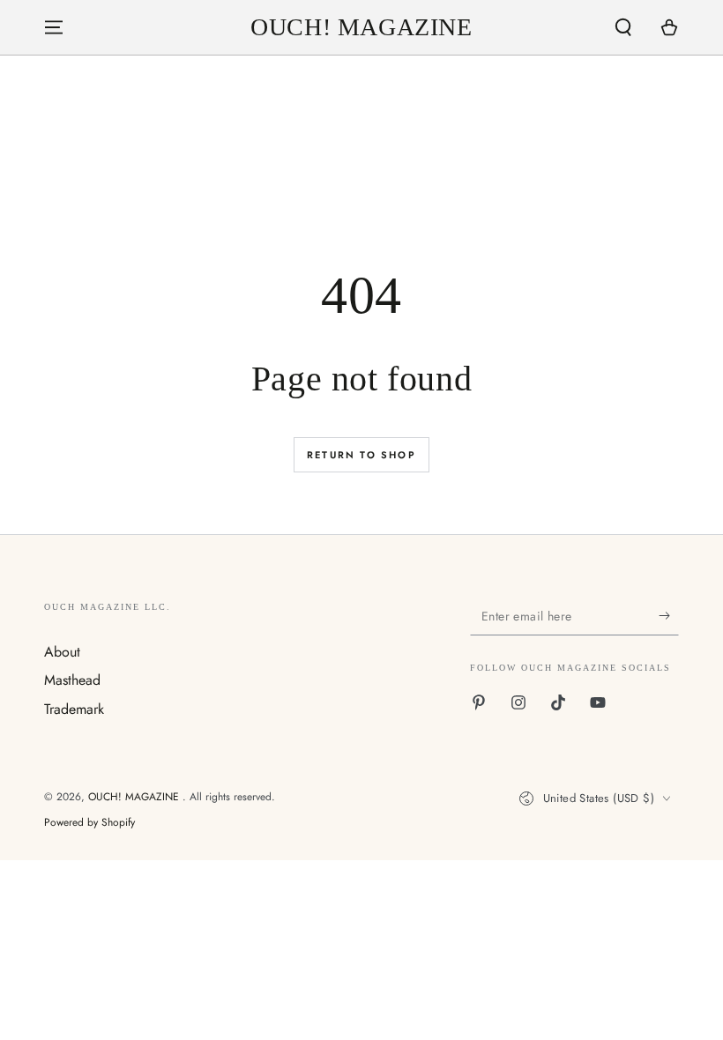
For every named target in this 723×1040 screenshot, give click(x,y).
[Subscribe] (669, 615)
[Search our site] (623, 27)
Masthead (72, 680)
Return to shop (361, 455)
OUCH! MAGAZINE (135, 797)
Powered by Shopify (89, 822)
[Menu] (54, 27)
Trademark (74, 709)
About (62, 652)
